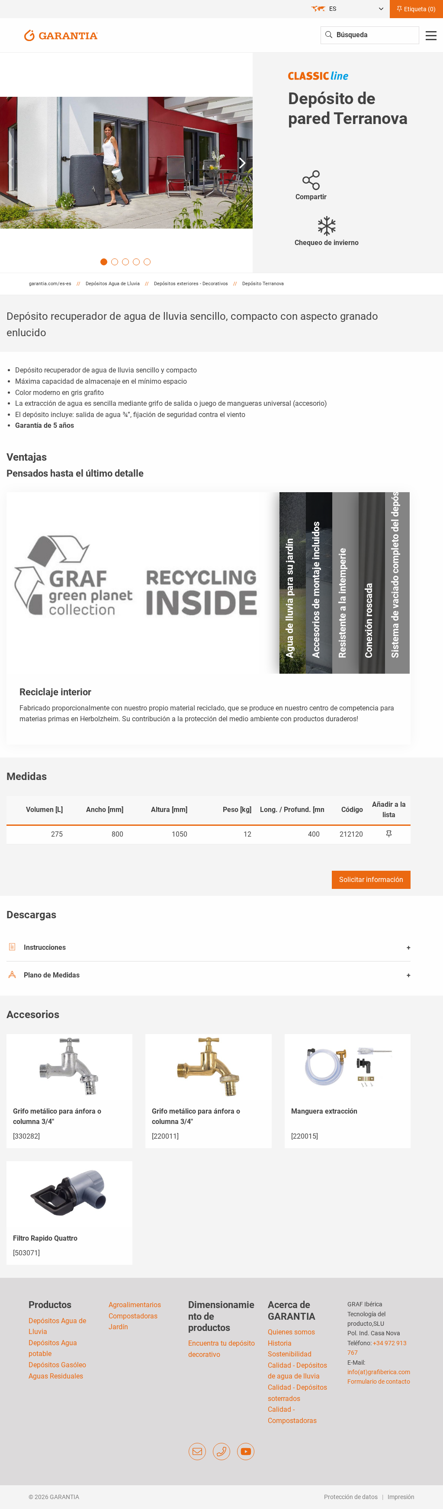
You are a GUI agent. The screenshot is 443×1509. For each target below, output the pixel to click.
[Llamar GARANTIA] (221, 1451)
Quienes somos (291, 1332)
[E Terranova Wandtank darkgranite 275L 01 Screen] (126, 163)
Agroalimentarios (135, 1305)
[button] (242, 162)
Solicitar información (371, 879)
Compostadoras (133, 1316)
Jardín (118, 1327)
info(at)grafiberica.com (378, 1372)
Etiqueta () (419, 9)
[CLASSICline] (318, 75)
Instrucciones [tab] (45, 947)
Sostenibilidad (289, 1354)
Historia (280, 1343)
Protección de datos (351, 1496)
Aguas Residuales (56, 1376)
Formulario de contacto (378, 1381)
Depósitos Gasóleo (57, 1365)
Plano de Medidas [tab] (52, 975)
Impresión (401, 1496)
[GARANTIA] (61, 35)
